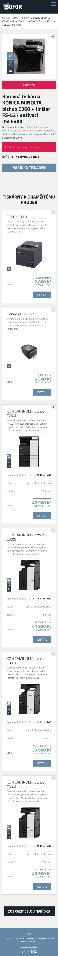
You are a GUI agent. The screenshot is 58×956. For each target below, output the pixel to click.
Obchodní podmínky (29, 946)
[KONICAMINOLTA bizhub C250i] (29, 451)
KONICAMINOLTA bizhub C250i (26, 413)
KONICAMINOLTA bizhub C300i (26, 537)
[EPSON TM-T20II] (29, 254)
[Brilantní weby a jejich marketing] (33, 951)
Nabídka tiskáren (29, 168)
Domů (15, 17)
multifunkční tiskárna (22, 127)
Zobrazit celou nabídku (29, 911)
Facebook (29, 933)
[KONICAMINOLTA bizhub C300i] (29, 575)
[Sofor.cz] (13, 6)
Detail (42, 295)
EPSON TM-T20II (20, 217)
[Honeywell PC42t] (29, 352)
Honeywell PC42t (20, 314)
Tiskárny (24, 17)
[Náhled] (29, 56)
